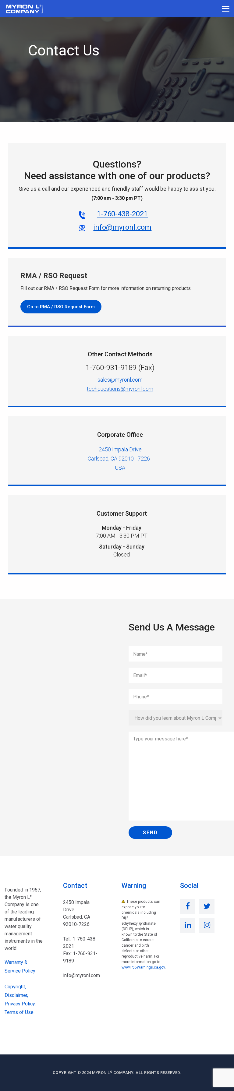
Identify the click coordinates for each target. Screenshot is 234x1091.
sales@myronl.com (120, 379)
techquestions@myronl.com (120, 389)
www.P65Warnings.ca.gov (143, 967)
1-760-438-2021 (122, 214)
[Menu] (225, 8)
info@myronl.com (122, 227)
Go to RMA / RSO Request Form (61, 306)
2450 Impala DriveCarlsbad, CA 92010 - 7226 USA (120, 458)
